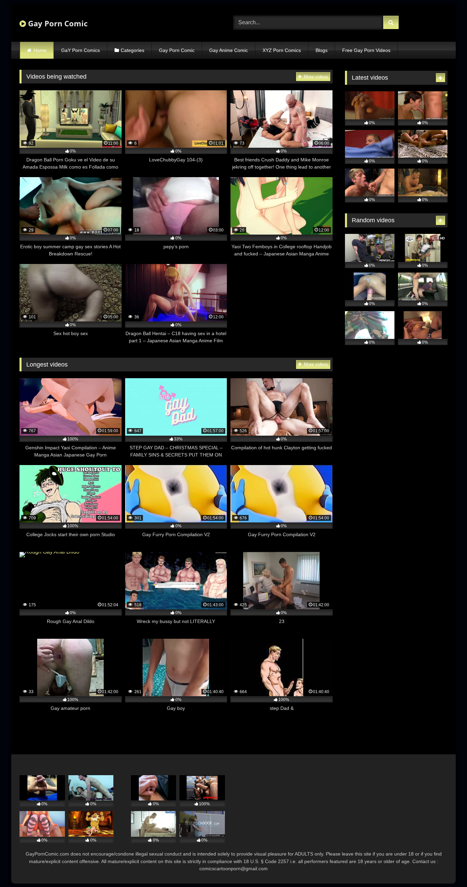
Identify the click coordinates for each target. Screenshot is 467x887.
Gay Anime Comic (228, 50)
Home (40, 50)
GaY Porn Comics (80, 50)
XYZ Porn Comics (282, 50)
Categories (132, 50)
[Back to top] (445, 866)
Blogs (322, 50)
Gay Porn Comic (57, 23)
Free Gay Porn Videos (366, 50)
